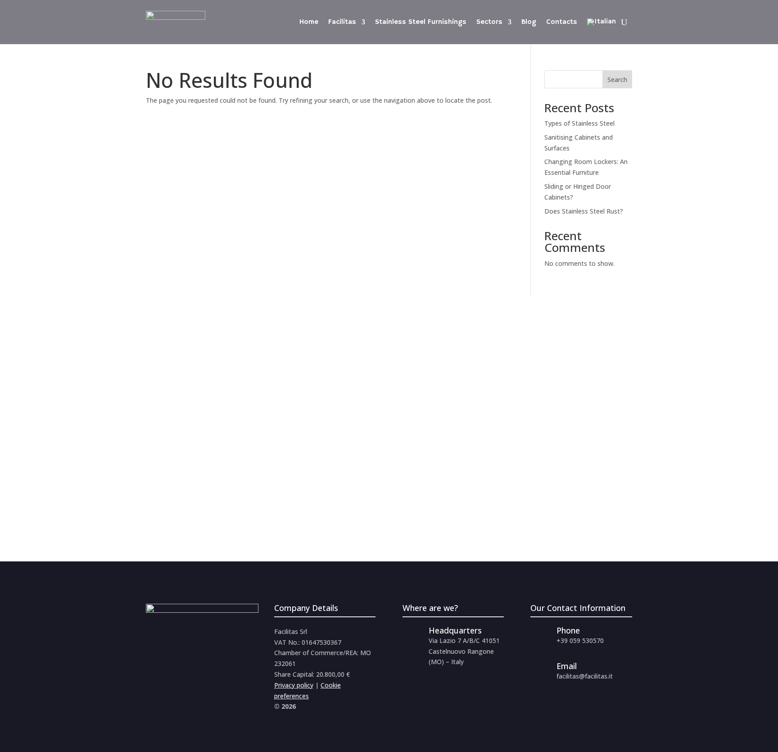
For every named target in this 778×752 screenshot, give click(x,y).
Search (617, 79)
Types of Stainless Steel (579, 123)
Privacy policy (293, 685)
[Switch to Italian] (601, 22)
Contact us (186, 490)
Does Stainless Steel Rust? (583, 211)
